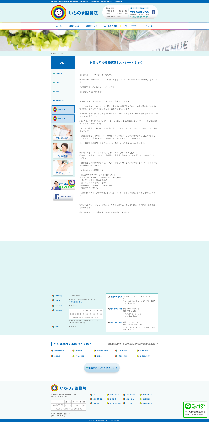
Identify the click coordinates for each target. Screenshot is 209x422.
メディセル (130, 399)
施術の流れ (146, 399)
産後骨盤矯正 (98, 399)
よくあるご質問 (110, 26)
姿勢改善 (113, 399)
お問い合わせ (147, 403)
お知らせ (59, 74)
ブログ (58, 91)
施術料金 (97, 403)
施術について (91, 26)
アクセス (149, 26)
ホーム (59, 26)
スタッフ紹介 (131, 395)
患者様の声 (60, 100)
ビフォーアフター (131, 26)
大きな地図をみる (75, 302)
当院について (74, 26)
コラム (58, 83)
